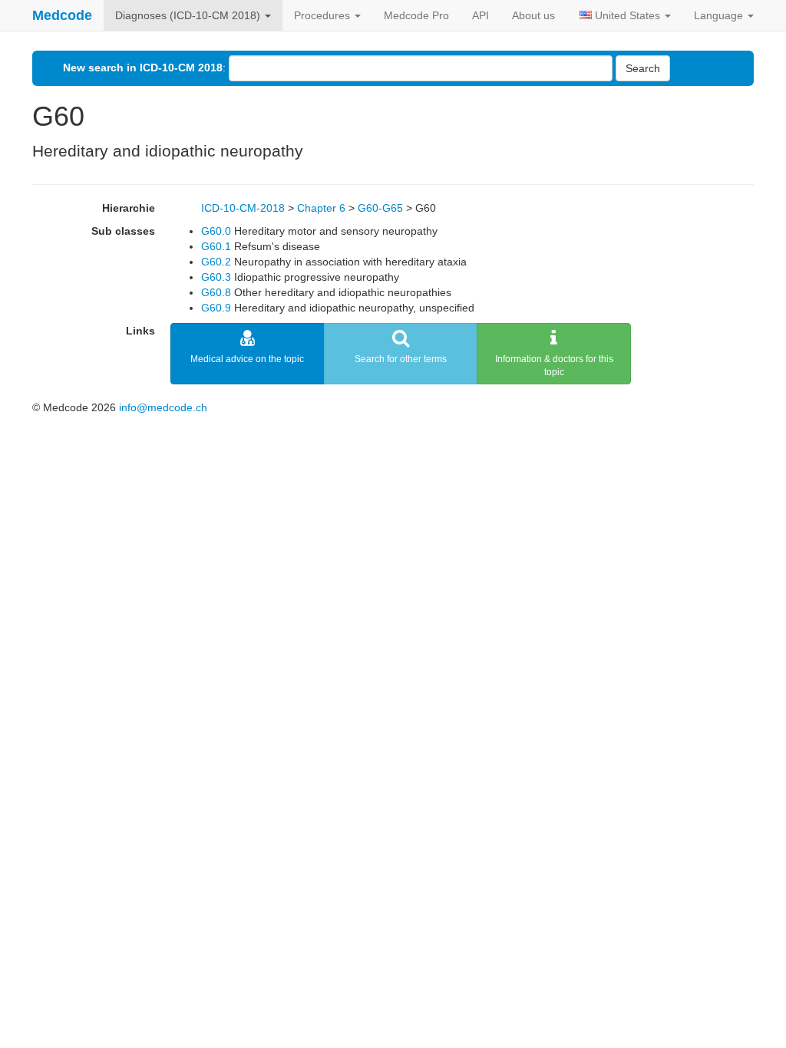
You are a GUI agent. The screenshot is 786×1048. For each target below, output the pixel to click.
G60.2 (216, 261)
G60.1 (216, 246)
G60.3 (216, 277)
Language (720, 15)
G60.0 (216, 231)
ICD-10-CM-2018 (243, 208)
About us (533, 15)
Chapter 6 (321, 208)
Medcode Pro (416, 15)
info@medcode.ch (163, 407)
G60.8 (216, 292)
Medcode (62, 15)
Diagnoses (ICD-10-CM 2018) (189, 15)
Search (643, 68)
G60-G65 (380, 208)
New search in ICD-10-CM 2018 (143, 67)
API (480, 15)
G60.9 (216, 308)
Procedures (323, 15)
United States (627, 15)
